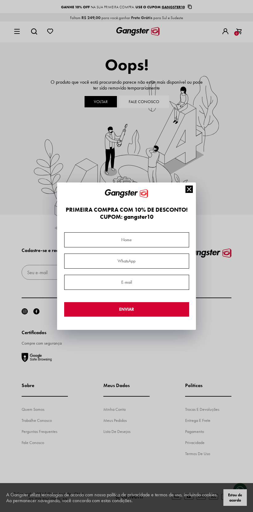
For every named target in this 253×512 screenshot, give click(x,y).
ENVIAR (126, 309)
